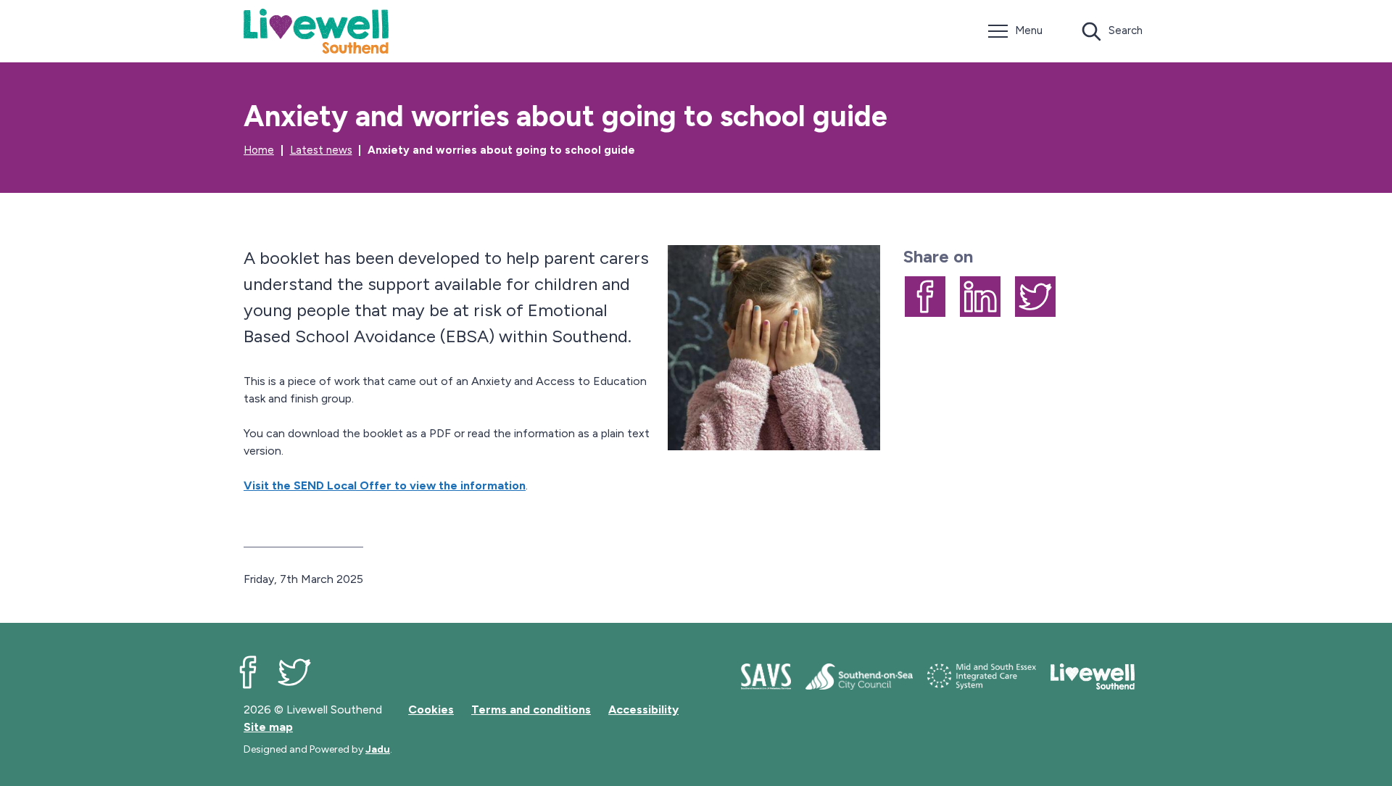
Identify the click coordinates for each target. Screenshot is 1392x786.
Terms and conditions (531, 709)
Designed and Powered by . (318, 749)
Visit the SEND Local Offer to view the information (385, 485)
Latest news (321, 150)
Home (259, 150)
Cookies (431, 709)
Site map (268, 727)
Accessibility (643, 709)
